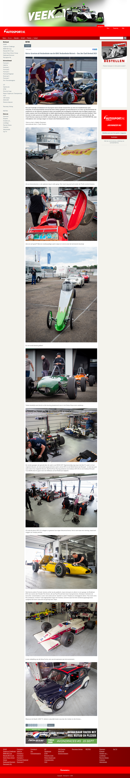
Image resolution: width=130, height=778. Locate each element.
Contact (36, 38)
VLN (4, 95)
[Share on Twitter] (95, 49)
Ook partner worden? (120, 66)
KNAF (5, 44)
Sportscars (6, 87)
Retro (108, 28)
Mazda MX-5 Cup (8, 51)
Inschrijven (114, 137)
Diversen (5, 116)
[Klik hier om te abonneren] (114, 121)
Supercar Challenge (9, 46)
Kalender (16, 38)
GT (4, 85)
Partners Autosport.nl (108, 66)
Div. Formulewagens (9, 80)
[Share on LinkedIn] (96, 49)
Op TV (5, 131)
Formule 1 (6, 63)
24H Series (6, 98)
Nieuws (10, 38)
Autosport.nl (100, 26)
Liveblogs (6, 123)
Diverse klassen (8, 102)
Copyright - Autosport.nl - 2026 (65, 775)
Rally (123, 28)
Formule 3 (6, 71)
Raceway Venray (8, 106)
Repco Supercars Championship (12, 93)
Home (4, 38)
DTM (4, 89)
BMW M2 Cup (7, 48)
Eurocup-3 (6, 76)
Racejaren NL (7, 57)
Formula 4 (6, 78)
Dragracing (115, 28)
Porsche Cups (7, 91)
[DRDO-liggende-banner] (61, 736)
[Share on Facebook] (93, 49)
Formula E (6, 69)
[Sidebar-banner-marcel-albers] (114, 52)
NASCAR (6, 100)
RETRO (5, 111)
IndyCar (5, 65)
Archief (23, 38)
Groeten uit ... (7, 121)
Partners (29, 38)
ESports (5, 118)
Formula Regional (8, 74)
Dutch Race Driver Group (10, 53)
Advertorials (6, 129)
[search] (125, 38)
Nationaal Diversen (8, 55)
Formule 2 (6, 67)
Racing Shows (7, 125)
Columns (5, 127)
